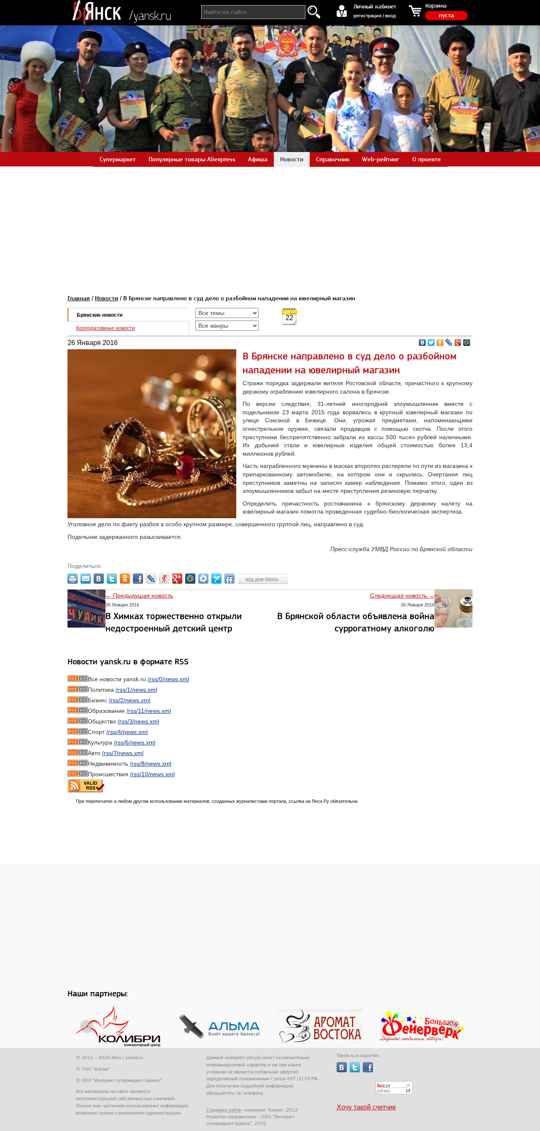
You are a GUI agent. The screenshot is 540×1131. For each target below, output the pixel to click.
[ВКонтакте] (422, 342)
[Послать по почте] (86, 579)
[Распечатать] (73, 579)
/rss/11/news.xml (149, 710)
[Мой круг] (203, 579)
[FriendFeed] (229, 579)
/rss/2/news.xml (129, 700)
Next (529, 131)
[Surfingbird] (216, 579)
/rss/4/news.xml (127, 732)
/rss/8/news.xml (150, 763)
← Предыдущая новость (139, 595)
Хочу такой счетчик (366, 1107)
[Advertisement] (270, 225)
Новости (106, 298)
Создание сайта (223, 1110)
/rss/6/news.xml (134, 742)
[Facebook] (138, 579)
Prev (11, 131)
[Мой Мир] (466, 342)
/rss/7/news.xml (122, 753)
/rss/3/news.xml (138, 721)
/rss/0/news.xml (168, 679)
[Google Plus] (458, 342)
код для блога (262, 579)
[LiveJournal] (449, 342)
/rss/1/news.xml (136, 689)
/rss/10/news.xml (152, 774)
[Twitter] (431, 342)
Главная (79, 298)
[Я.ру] (164, 579)
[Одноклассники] (440, 342)
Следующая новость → (402, 595)
